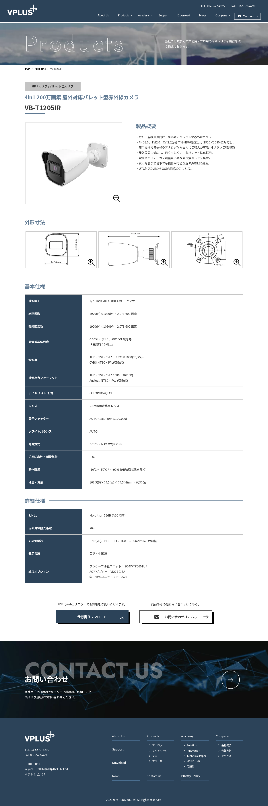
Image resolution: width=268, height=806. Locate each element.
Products (123, 15)
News (202, 15)
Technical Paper (196, 756)
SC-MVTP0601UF (135, 566)
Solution (192, 745)
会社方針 (226, 750)
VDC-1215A (117, 571)
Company (221, 15)
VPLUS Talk (193, 761)
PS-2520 (121, 577)
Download (183, 15)
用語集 (190, 766)
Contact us (154, 776)
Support (163, 15)
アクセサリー (159, 761)
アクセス (226, 756)
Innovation (193, 750)
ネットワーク (160, 750)
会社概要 (226, 745)
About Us (103, 15)
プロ (154, 756)
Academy (143, 15)
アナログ (157, 745)
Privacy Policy (190, 776)
